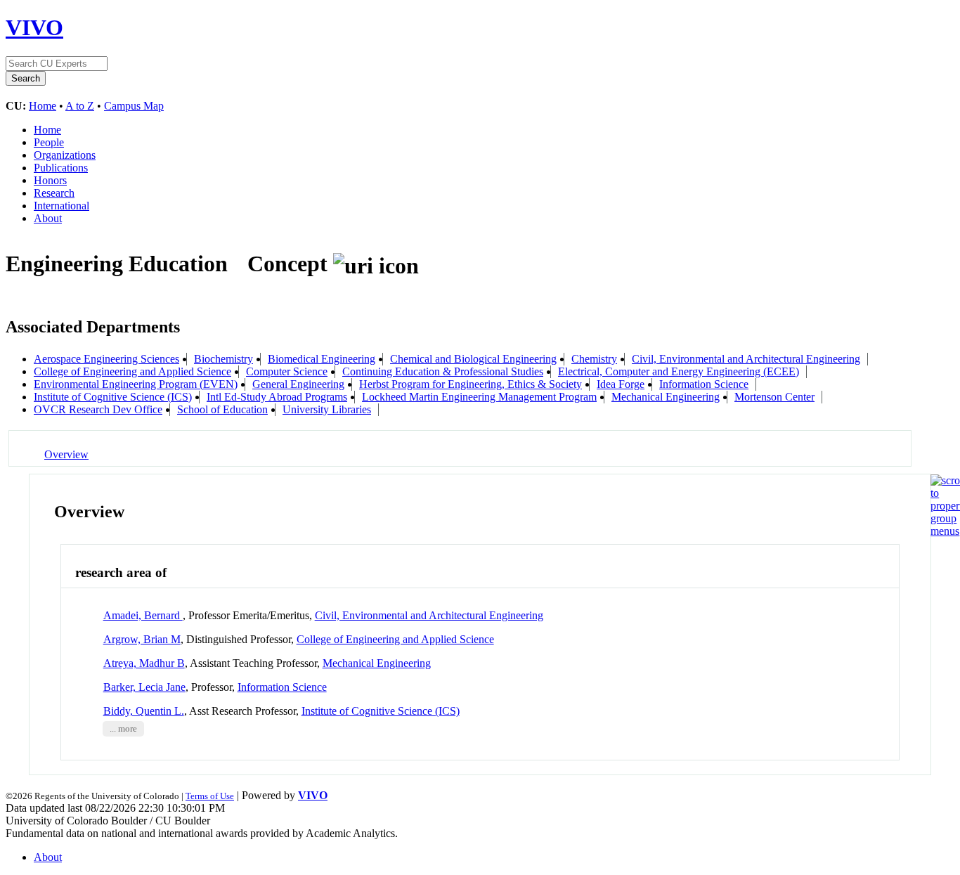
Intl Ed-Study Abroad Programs (277, 397)
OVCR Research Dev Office (98, 409)
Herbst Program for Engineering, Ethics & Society (470, 384)
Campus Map (134, 106)
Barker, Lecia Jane (144, 687)
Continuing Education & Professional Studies (442, 371)
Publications (61, 168)
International (61, 206)
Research (54, 193)
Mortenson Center (774, 397)
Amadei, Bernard (143, 615)
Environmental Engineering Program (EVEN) (136, 384)
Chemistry (594, 359)
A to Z (79, 106)
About (48, 218)
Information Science (703, 384)
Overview (66, 454)
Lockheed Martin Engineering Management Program (479, 397)
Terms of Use (210, 796)
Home (42, 106)
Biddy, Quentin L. (143, 711)
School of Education (222, 409)
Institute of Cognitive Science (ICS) (113, 397)
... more (123, 729)
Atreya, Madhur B (144, 663)
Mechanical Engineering (665, 397)
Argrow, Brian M (142, 639)
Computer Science (286, 371)
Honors (50, 180)
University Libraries (327, 409)
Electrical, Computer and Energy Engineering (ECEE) (678, 371)
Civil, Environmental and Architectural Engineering (746, 359)
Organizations (65, 155)
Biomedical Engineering (321, 359)
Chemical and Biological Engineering (473, 359)
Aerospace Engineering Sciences (106, 359)
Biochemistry (223, 359)
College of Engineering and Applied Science (132, 371)
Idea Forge (620, 384)
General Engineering (298, 384)
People (49, 142)
